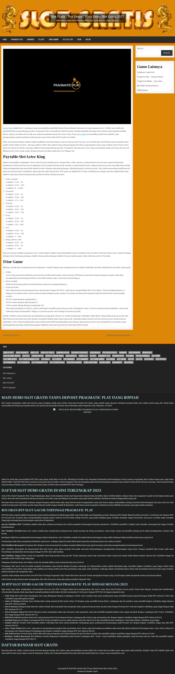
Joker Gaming (54, 39)
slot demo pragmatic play (29, 359)
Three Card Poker (90, 362)
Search (140, 48)
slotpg (131, 359)
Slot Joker (7, 378)
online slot (83, 356)
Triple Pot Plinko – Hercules (149, 81)
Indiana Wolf (147, 352)
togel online (22, 653)
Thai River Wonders (74, 362)
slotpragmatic (9, 362)
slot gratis (56, 359)
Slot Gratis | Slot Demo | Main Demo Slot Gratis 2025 (87, 16)
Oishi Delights (71, 356)
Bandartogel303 (62, 653)
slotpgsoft (149, 359)
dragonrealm (95, 352)
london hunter (37, 356)
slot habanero (82, 359)
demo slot (35, 352)
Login (79, 39)
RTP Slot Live (68, 39)
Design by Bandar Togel (87, 671)
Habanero (30, 39)
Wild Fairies (142, 90)
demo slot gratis (47, 352)
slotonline (111, 359)
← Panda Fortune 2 (10, 335)
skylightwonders (142, 356)
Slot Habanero (9, 373)
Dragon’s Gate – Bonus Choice (150, 77)
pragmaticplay (118, 356)
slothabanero (69, 359)
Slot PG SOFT (8, 383)
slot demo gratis (10, 359)
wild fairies (128, 362)
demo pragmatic (22, 352)
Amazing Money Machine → (120, 335)
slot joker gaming (97, 359)
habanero (122, 352)
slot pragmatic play (39, 362)
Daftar (88, 39)
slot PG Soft (161, 359)
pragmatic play (104, 356)
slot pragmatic (23, 362)
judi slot (26, 356)
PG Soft (41, 39)
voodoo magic (105, 362)
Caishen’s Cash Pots (145, 72)
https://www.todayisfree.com (112, 653)
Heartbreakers (134, 352)
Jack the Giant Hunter (12, 356)
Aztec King (8, 128)
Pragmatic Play (17, 39)
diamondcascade (63, 352)
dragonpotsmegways (80, 352)
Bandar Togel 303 (150, 650)
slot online (81, 134)
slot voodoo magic (57, 362)
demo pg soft (9, 352)
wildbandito (117, 362)
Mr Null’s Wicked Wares (148, 86)
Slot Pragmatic (9, 388)
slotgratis (45, 359)
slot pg (139, 359)
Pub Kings (130, 356)
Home (5, 39)
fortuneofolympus (110, 352)
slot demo (156, 356)
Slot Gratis (6, 403)
